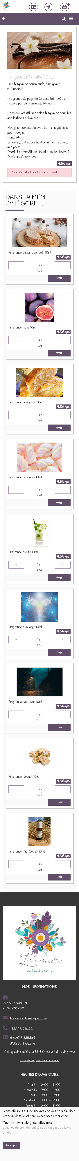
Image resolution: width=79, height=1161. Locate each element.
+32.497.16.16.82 (21, 1029)
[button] (2, 19)
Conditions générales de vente (39, 1060)
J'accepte (11, 1145)
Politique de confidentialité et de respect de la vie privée (39, 1052)
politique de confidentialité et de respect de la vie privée (37, 1130)
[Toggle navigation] (71, 19)
